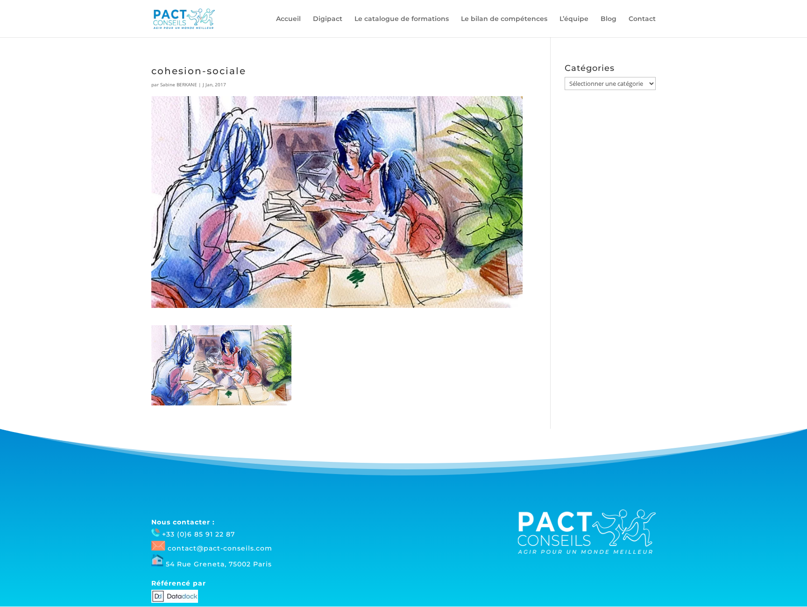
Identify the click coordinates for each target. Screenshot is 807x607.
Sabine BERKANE (178, 84)
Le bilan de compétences (504, 19)
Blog (608, 19)
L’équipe (573, 19)
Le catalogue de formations (401, 19)
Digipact (327, 19)
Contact (642, 19)
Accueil (288, 19)
